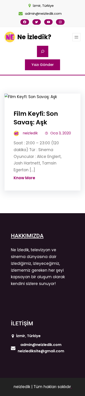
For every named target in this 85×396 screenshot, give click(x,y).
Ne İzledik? (34, 37)
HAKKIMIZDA (27, 236)
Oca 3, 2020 (60, 133)
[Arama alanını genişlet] (42, 51)
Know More (24, 178)
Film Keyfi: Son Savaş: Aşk (36, 118)
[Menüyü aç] (76, 37)
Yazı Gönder (43, 64)
